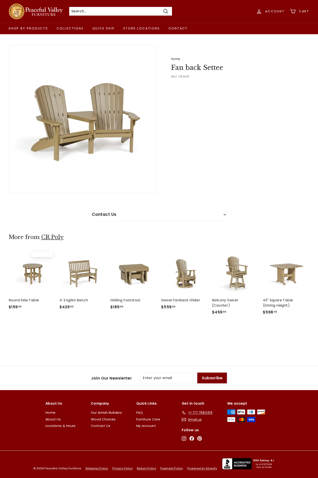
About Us (53, 419)
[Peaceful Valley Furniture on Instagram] (184, 438)
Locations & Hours (60, 425)
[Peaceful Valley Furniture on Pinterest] (199, 438)
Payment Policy (171, 468)
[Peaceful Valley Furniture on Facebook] (192, 438)
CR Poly (52, 237)
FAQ (139, 412)
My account (146, 425)
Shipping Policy (96, 468)
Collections (70, 28)
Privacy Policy (122, 468)
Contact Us (104, 214)
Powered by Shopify (202, 468)
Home (175, 59)
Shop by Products (28, 28)
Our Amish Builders (106, 412)
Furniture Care (148, 419)
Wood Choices (103, 419)
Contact (178, 28)
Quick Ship (103, 28)
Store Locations (141, 28)
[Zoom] (82, 119)
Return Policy (146, 468)
